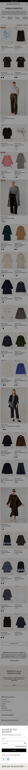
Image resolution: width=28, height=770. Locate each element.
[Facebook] (8, 759)
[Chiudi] (25, 728)
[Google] (3, 759)
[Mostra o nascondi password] (25, 743)
